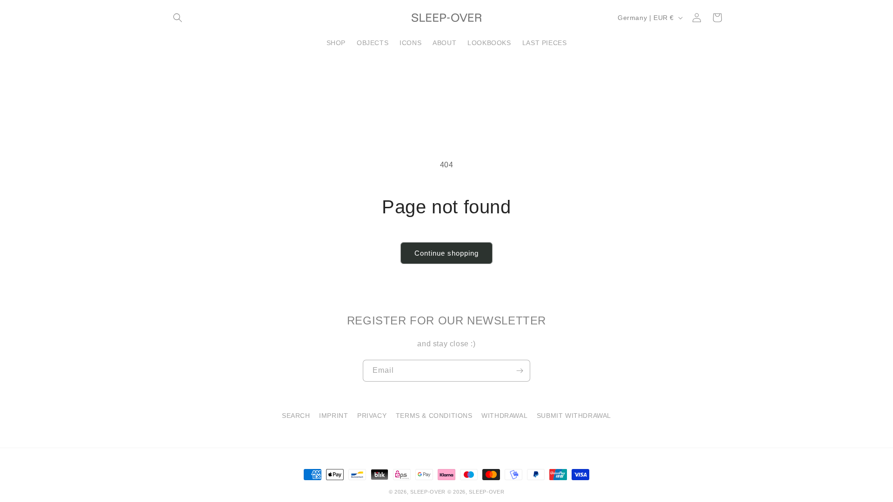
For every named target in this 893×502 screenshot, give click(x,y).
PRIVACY (372, 415)
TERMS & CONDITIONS (434, 415)
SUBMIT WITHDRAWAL (574, 415)
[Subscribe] (519, 371)
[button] (177, 17)
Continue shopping (446, 253)
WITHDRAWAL (504, 415)
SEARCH (296, 415)
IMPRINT (333, 415)
